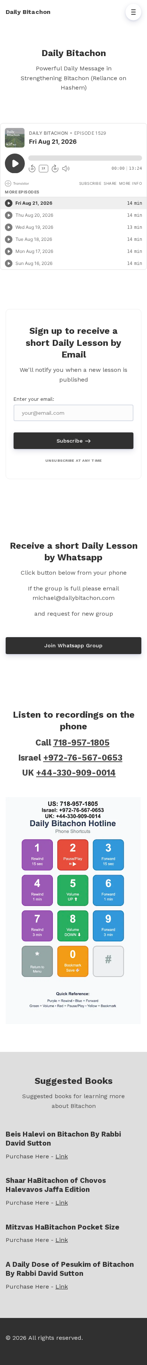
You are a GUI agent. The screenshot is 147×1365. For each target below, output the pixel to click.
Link (61, 1156)
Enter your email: (34, 399)
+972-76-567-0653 (82, 757)
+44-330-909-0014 (76, 773)
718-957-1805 (81, 742)
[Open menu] (133, 12)
